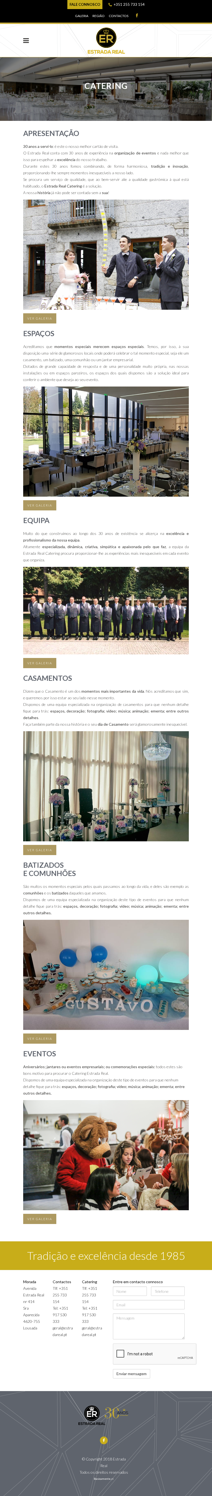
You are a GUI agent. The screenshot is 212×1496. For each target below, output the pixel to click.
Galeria (81, 16)
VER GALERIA (39, 318)
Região (98, 16)
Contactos (118, 16)
